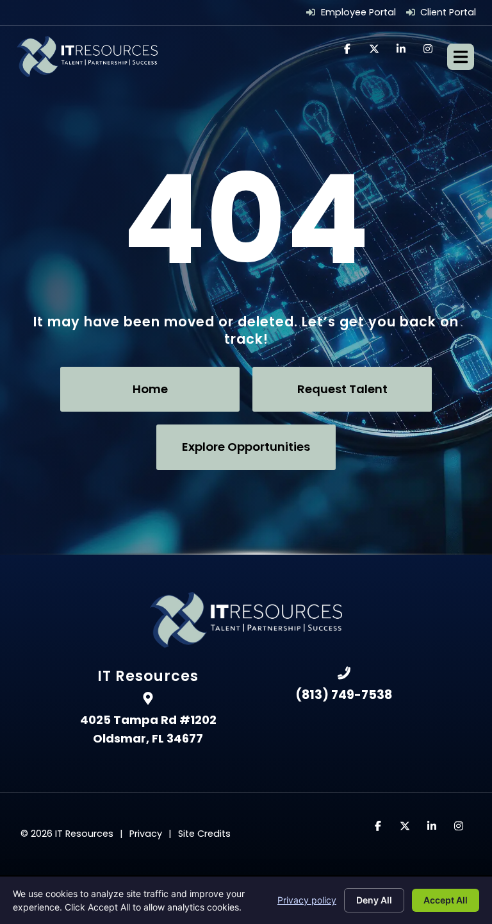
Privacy (145, 833)
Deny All (374, 900)
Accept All (445, 900)
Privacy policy (306, 900)
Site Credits (204, 833)
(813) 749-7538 (343, 694)
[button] (460, 57)
